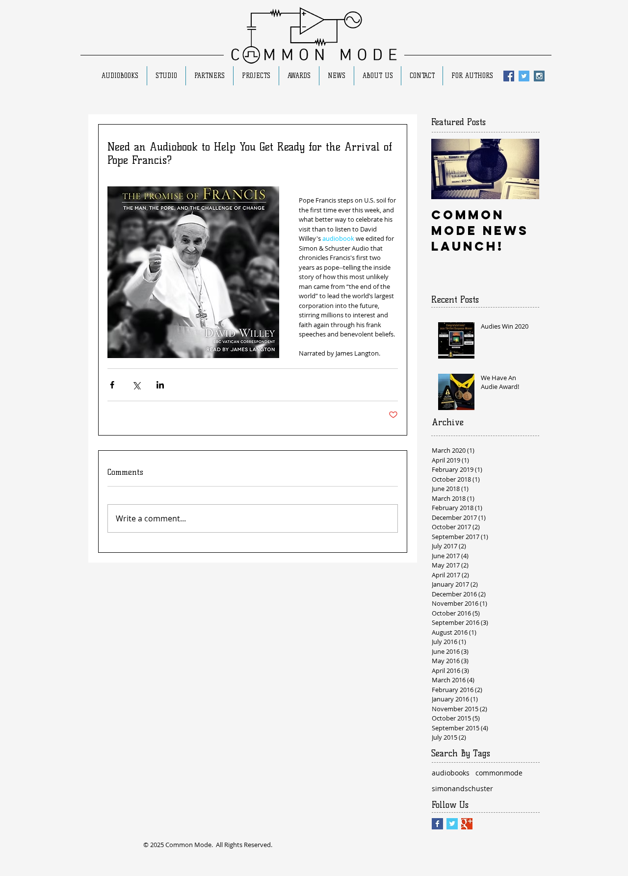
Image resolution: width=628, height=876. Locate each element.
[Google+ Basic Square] (466, 823)
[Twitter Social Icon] (524, 76)
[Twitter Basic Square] (452, 823)
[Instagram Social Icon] (539, 76)
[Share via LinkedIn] (160, 384)
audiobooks (451, 772)
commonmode (499, 772)
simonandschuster (462, 788)
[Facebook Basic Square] (437, 823)
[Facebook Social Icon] (508, 76)
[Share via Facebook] (112, 384)
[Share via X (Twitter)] (136, 384)
